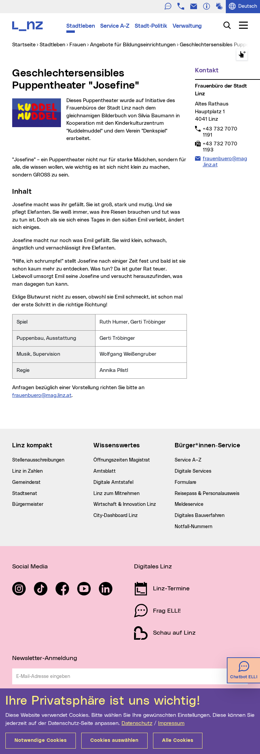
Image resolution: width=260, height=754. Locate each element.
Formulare (185, 482)
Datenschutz (137, 723)
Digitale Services (193, 471)
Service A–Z (188, 460)
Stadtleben (80, 26)
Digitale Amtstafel (113, 482)
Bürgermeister (27, 504)
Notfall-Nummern (193, 526)
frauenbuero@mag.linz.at (41, 395)
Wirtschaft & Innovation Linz (124, 504)
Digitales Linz (153, 567)
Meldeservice (189, 504)
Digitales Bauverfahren (199, 515)
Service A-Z (114, 26)
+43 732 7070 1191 (219, 132)
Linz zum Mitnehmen (116, 493)
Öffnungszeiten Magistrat (121, 460)
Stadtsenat (24, 493)
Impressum (171, 723)
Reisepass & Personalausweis (207, 493)
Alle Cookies (177, 740)
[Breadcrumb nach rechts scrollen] (242, 55)
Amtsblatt (104, 471)
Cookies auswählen (114, 740)
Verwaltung (187, 26)
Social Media (30, 567)
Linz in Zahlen (27, 471)
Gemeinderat (26, 482)
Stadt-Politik (151, 26)
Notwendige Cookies (41, 740)
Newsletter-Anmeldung (44, 658)
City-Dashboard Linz (115, 515)
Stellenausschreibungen (38, 460)
